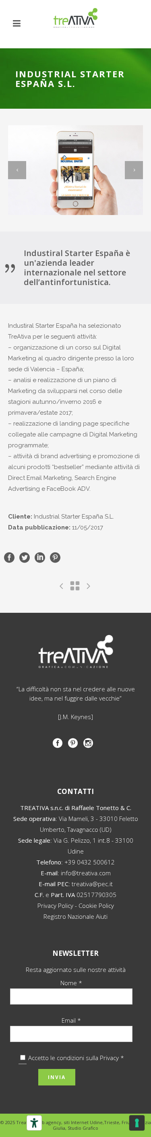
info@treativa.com (86, 873)
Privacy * (112, 1058)
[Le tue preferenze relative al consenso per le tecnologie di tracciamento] (137, 1123)
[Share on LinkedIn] (40, 557)
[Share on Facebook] (9, 557)
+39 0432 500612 (89, 862)
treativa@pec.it (92, 884)
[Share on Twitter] (24, 557)
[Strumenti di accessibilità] (34, 1123)
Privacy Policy (55, 905)
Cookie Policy (96, 905)
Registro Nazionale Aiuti (75, 916)
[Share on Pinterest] (55, 557)
